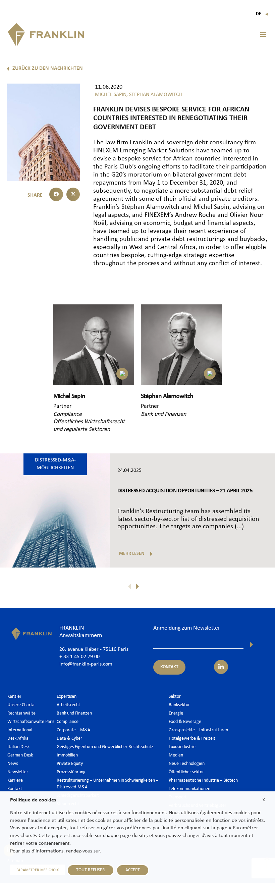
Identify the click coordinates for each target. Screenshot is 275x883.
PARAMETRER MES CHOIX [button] (37, 870)
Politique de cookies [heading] (33, 800)
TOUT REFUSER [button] (90, 870)
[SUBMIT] (251, 645)
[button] (263, 35)
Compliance (67, 414)
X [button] (264, 800)
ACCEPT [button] (132, 870)
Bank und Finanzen (163, 414)
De (262, 13)
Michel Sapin (211, 207)
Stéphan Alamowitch (149, 207)
